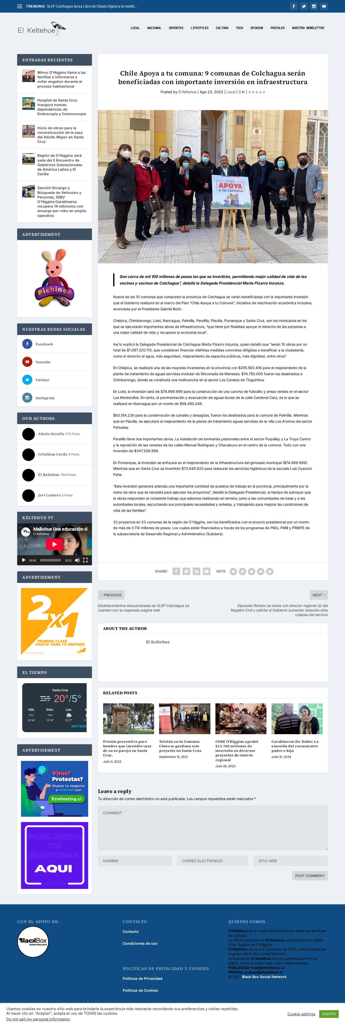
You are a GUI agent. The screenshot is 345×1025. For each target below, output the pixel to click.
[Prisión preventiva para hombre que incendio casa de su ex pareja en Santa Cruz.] (128, 718)
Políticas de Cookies (140, 990)
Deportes (176, 28)
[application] (54, 544)
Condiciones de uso (140, 943)
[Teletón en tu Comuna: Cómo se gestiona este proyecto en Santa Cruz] (184, 718)
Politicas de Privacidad (142, 978)
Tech (239, 28)
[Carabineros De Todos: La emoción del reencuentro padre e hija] (297, 718)
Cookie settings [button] (301, 1014)
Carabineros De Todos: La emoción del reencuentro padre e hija (295, 746)
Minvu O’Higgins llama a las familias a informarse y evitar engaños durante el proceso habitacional (61, 79)
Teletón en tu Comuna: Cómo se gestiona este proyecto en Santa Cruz (180, 746)
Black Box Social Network (264, 977)
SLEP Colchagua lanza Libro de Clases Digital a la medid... (92, 6)
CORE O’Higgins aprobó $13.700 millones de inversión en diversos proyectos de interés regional (236, 750)
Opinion (257, 28)
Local (135, 28)
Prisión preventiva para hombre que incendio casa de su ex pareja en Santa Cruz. (127, 748)
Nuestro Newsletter (308, 28)
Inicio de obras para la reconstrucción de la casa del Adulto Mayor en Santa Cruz (60, 135)
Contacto (131, 931)
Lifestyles (199, 28)
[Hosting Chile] (54, 789)
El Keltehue (187, 92)
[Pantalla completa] (85, 560)
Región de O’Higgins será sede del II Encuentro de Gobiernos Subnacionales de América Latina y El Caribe (59, 164)
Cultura (222, 28)
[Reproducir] (23, 560)
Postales (277, 28)
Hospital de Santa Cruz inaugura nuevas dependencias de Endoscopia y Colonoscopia (61, 107)
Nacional (154, 28)
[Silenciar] (77, 560)
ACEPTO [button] (329, 1014)
